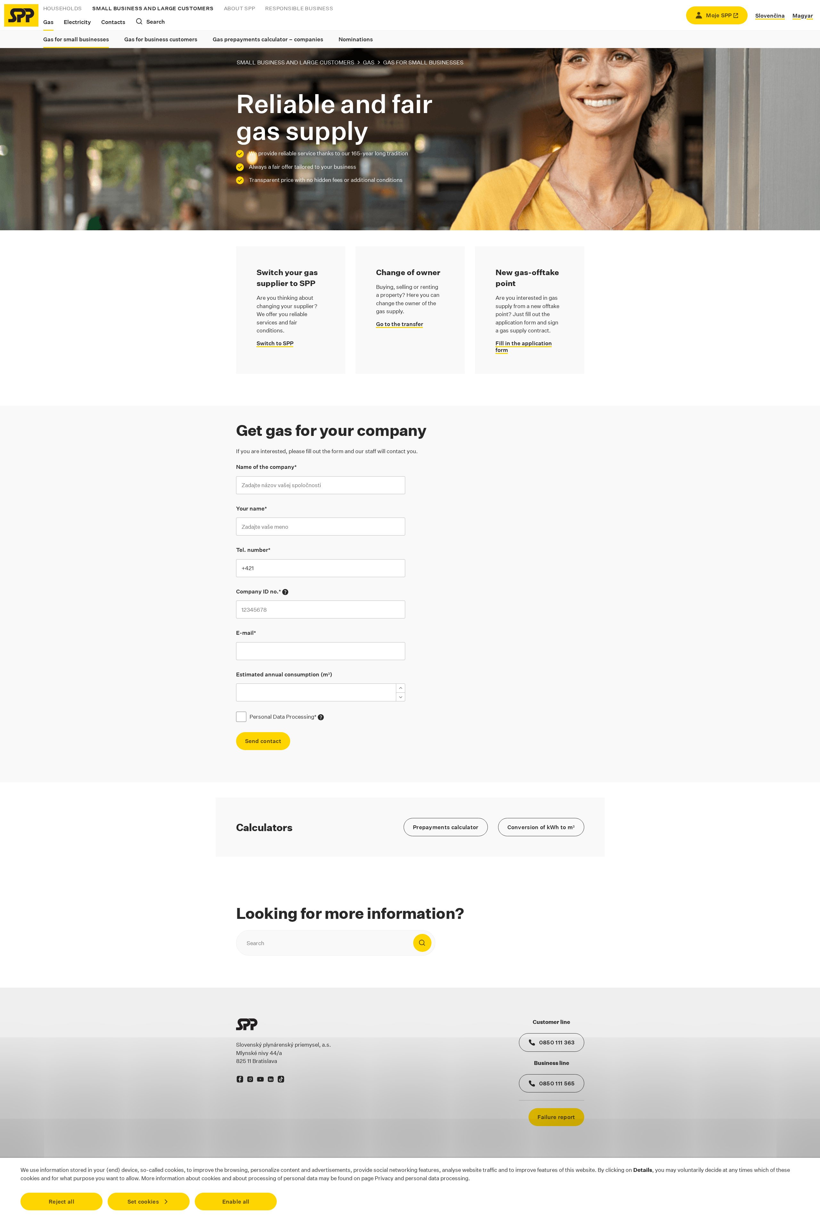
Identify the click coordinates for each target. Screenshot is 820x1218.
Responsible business (299, 8)
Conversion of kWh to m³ (541, 827)
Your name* (251, 508)
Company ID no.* (262, 591)
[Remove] (400, 697)
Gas (48, 22)
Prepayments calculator (446, 827)
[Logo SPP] (21, 15)
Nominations (356, 39)
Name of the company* (266, 466)
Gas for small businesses (76, 39)
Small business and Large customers (153, 8)
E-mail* (246, 632)
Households (62, 8)
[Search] (422, 943)
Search (155, 21)
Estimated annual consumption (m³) (284, 674)
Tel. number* (253, 549)
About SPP (239, 8)
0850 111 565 (557, 1083)
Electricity (77, 22)
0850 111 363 (557, 1042)
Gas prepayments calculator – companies (268, 39)
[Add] (400, 687)
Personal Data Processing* (287, 716)
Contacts (113, 22)
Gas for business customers (160, 39)
